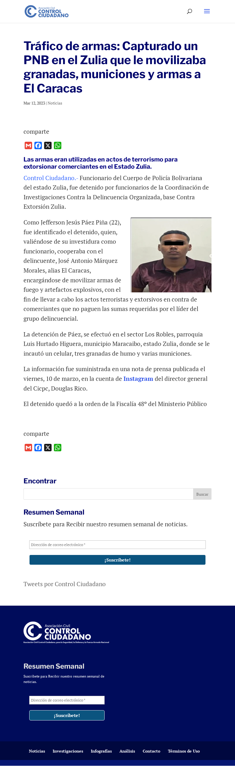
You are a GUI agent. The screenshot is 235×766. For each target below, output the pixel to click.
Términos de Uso (184, 751)
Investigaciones (68, 751)
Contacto (151, 751)
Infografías (101, 751)
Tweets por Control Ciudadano (64, 584)
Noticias (55, 103)
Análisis (127, 751)
